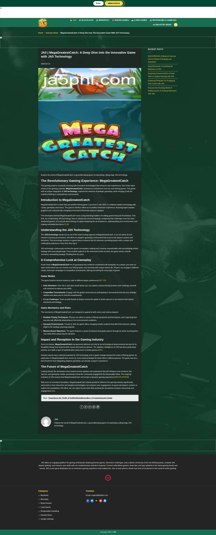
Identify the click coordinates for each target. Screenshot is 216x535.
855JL (100, 350)
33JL (53, 391)
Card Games (140, 20)
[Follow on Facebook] (88, 501)
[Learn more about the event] (108, 12)
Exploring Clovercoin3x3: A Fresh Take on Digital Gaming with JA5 (161, 75)
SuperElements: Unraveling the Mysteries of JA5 (160, 67)
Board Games (122, 20)
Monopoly (104, 20)
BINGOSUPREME (121, 377)
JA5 (74, 20)
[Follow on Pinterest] (100, 501)
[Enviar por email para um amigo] (90, 407)
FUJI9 (66, 224)
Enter (98, 3)
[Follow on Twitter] (92, 501)
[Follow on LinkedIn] (105, 501)
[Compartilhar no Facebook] (82, 407)
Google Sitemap (47, 519)
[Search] (176, 25)
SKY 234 (102, 280)
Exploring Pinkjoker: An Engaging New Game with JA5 (161, 82)
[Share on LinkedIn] (98, 407)
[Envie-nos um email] (96, 501)
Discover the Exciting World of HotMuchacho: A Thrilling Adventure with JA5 (162, 91)
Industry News (163, 25)
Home (40, 33)
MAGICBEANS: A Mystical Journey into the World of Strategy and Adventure (162, 59)
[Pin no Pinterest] (94, 407)
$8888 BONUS (114, 3)
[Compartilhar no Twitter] (86, 407)
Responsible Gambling (164, 20)
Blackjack (87, 20)
